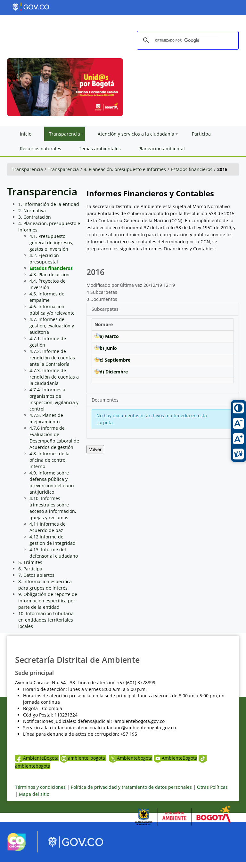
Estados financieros (191, 169)
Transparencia (27, 169)
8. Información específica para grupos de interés (45, 584)
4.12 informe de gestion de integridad (52, 540)
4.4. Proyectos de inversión (47, 284)
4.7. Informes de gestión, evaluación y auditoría (51, 325)
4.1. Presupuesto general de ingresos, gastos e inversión (51, 242)
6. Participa (30, 569)
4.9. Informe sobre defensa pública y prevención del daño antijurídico (51, 482)
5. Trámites (30, 562)
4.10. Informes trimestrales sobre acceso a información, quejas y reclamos (52, 508)
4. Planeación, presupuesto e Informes (125, 169)
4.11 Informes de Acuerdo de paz (47, 527)
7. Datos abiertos (36, 575)
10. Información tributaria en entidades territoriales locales (46, 619)
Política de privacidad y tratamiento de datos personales (131, 787)
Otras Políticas (212, 787)
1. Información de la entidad (48, 204)
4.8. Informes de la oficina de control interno (49, 460)
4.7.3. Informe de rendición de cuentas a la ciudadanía (54, 376)
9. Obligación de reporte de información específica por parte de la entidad (47, 600)
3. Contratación (34, 217)
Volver (95, 449)
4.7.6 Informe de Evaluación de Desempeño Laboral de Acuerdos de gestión (54, 437)
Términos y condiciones (40, 787)
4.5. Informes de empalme (46, 297)
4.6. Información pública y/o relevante (52, 309)
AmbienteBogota (41, 758)
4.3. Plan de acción (49, 274)
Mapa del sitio (34, 794)
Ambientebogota (134, 758)
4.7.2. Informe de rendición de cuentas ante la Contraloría (52, 357)
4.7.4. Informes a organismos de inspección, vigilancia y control (53, 399)
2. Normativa (32, 211)
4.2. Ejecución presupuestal (44, 258)
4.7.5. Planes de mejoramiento (46, 418)
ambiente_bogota (87, 758)
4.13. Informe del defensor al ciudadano (53, 552)
